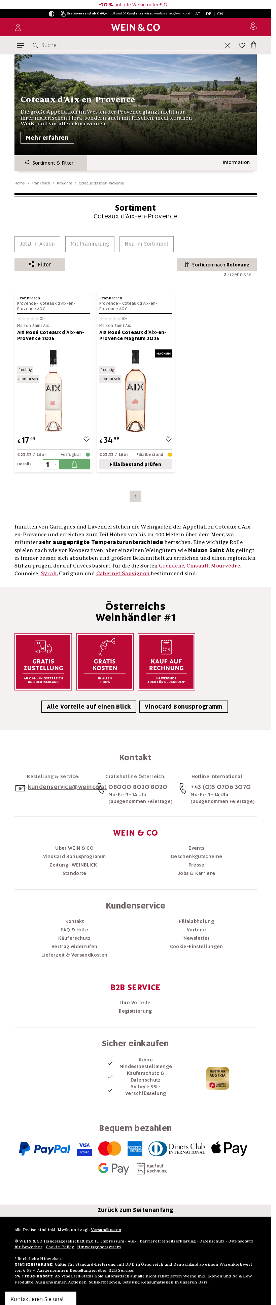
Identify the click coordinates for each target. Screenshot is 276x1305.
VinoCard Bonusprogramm (183, 706)
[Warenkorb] (253, 44)
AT (197, 13)
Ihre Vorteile (135, 1003)
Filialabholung (196, 921)
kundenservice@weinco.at (171, 13)
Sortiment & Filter (51, 163)
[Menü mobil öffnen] (20, 45)
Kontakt (74, 921)
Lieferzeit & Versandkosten (74, 955)
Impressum (112, 1241)
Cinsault (197, 565)
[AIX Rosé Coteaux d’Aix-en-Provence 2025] (53, 390)
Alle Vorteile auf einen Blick (89, 706)
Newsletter (196, 938)
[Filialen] (253, 27)
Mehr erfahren (47, 137)
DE (209, 13)
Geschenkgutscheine (196, 856)
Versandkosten (106, 1229)
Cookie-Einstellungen (196, 946)
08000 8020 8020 (137, 787)
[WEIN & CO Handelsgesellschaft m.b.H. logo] (135, 27)
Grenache (171, 565)
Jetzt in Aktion (37, 244)
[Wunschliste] (242, 45)
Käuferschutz (74, 938)
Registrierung (135, 1011)
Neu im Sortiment (146, 244)
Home (19, 183)
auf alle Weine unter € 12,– (135, 5)
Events (196, 848)
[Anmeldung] (18, 27)
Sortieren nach (220, 265)
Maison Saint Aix (33, 326)
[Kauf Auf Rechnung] (166, 661)
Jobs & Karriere (196, 873)
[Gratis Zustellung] (43, 661)
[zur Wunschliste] (86, 440)
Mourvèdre (225, 565)
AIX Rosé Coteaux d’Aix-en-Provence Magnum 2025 (133, 335)
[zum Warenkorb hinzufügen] (74, 464)
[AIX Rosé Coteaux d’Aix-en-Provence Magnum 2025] (135, 390)
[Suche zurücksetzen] (227, 45)
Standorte (75, 873)
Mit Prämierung (90, 244)
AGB (132, 1241)
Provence (64, 183)
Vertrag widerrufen (74, 946)
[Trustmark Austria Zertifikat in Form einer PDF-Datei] (217, 1078)
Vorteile (196, 930)
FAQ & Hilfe (74, 930)
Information (236, 162)
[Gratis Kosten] (105, 661)
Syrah (49, 573)
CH (220, 13)
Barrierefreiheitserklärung (168, 1241)
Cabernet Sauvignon (123, 573)
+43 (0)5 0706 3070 (221, 787)
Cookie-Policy (60, 1247)
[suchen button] (36, 45)
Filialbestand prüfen (135, 464)
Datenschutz (212, 1241)
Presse (196, 865)
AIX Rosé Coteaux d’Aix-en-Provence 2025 (50, 335)
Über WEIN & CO (74, 848)
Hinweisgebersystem (99, 1247)
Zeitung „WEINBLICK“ (74, 865)
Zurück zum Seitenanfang (136, 1210)
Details (24, 464)
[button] (51, 13)
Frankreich (41, 183)
